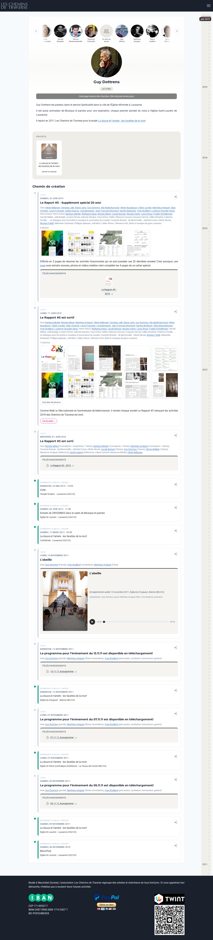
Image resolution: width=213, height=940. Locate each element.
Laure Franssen (56, 211)
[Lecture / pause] (92, 622)
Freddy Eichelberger (162, 214)
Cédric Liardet (145, 207)
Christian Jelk (67, 207)
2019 (204, 87)
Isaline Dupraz (72, 211)
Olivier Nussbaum (128, 207)
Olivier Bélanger (52, 207)
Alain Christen (72, 325)
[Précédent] (36, 31)
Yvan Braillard (143, 211)
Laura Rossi (146, 214)
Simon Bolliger (153, 449)
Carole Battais (119, 214)
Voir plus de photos (51, 402)
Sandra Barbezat (128, 211)
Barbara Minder (73, 214)
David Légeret (76, 452)
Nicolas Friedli (46, 223)
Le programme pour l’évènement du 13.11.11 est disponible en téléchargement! (96, 653)
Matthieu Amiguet (161, 207)
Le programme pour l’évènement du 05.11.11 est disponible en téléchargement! (97, 785)
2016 (204, 157)
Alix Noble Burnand (110, 207)
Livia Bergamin (87, 211)
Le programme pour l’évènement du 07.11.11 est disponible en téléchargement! (96, 719)
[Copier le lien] (175, 196)
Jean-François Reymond (107, 211)
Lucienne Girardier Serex (163, 211)
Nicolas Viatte (133, 214)
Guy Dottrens (93, 207)
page (43, 265)
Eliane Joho (80, 207)
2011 (204, 864)
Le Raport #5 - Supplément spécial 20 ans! (70, 202)
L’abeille (46, 559)
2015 (204, 228)
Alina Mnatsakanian (163, 325)
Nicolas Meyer (104, 214)
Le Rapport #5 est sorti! (57, 317)
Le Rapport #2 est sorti (56, 441)
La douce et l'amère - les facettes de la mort (122, 120)
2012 (204, 369)
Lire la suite (47, 421)
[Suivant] (177, 31)
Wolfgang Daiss (89, 214)
